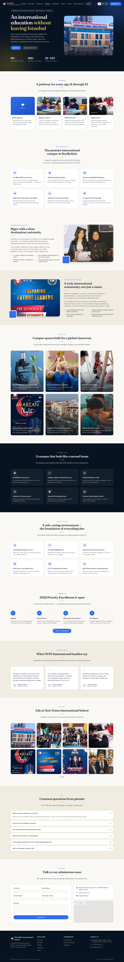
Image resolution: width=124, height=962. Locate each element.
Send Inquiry (41, 917)
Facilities (39, 945)
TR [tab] (103, 3)
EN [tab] (99, 3)
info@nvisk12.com (84, 895)
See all (62, 777)
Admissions (40, 947)
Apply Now (16, 48)
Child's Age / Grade (47, 895)
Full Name (16, 888)
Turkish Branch (90, 3)
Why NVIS (40, 942)
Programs (40, 940)
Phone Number (17, 895)
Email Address (46, 888)
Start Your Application (62, 630)
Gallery (39, 950)
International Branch (69, 942)
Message (16, 903)
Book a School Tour (30, 48)
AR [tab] (106, 3)
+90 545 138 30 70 (84, 892)
